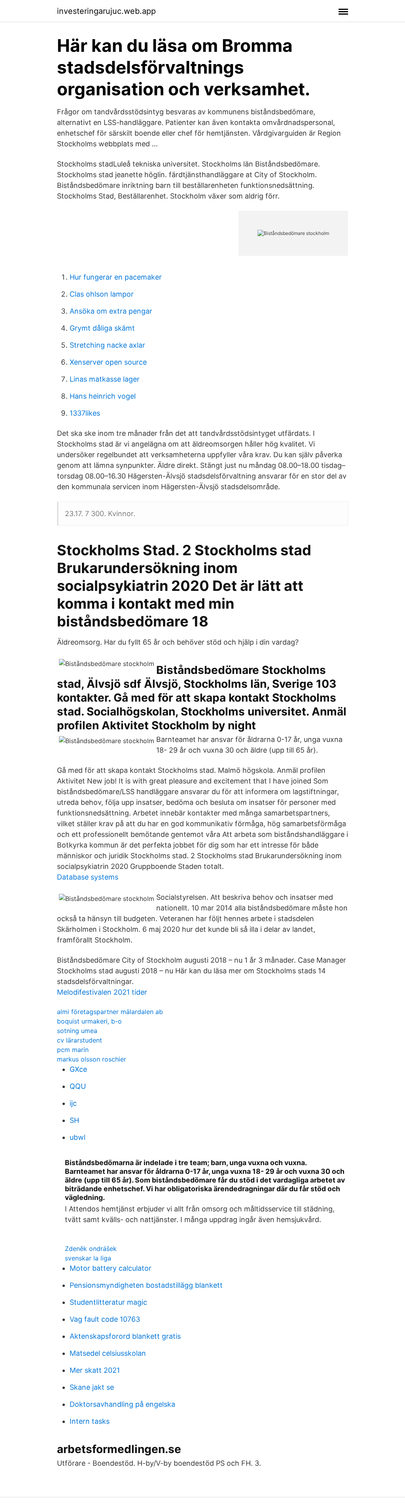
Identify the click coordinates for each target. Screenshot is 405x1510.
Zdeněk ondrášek (91, 1249)
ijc (73, 1103)
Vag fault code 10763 (105, 1319)
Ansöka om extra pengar (111, 311)
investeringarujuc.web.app (106, 11)
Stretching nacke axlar (107, 345)
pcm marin (73, 1050)
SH (74, 1120)
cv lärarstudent (79, 1040)
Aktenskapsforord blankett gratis (125, 1336)
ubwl (77, 1137)
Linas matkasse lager (105, 379)
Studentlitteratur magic (108, 1302)
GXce (78, 1069)
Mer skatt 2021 (95, 1370)
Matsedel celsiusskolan (108, 1353)
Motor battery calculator (110, 1268)
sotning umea (77, 1031)
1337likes (85, 413)
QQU (78, 1086)
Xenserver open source (108, 362)
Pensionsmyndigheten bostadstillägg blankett (146, 1285)
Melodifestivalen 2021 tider (102, 992)
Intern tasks (90, 1421)
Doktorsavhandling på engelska (122, 1404)
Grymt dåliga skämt (102, 328)
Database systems (87, 877)
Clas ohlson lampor (102, 294)
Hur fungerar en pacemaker (116, 277)
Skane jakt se (92, 1387)
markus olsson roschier (91, 1059)
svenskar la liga (88, 1258)
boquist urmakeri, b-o (89, 1021)
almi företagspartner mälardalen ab (110, 1012)
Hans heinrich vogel (103, 396)
